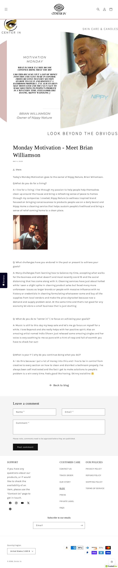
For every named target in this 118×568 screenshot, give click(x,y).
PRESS (63, 495)
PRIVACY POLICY (94, 469)
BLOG (62, 488)
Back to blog (61, 385)
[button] (6, 9)
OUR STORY (65, 482)
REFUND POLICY (93, 475)
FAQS (62, 508)
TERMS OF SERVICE (95, 488)
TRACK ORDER (66, 475)
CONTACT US (66, 469)
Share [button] (18, 169)
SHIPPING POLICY (94, 482)
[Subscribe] (81, 525)
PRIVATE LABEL (67, 501)
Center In (18, 561)
